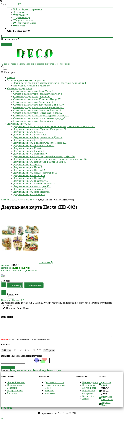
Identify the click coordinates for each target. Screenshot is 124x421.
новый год (40, 370)
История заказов (15, 385)
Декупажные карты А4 (19, 123)
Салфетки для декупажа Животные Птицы (36, 99)
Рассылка (12, 393)
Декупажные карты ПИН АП (29, 170)
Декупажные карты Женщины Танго (33, 145)
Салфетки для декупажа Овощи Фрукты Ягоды (38, 107)
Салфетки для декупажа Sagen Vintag (33, 91)
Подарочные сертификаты (89, 386)
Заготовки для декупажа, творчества (26, 80)
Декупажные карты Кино (27, 148)
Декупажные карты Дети (27, 140)
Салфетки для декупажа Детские (31, 96)
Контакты (20, 25)
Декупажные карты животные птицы (34, 183)
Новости (59, 64)
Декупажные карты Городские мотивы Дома (37, 137)
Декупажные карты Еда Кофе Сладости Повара (40, 142)
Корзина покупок (25, 20)
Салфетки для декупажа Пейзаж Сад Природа (37, 113)
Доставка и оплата (16, 64)
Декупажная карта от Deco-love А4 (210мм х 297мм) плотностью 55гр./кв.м (54, 126)
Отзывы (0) (18, 300)
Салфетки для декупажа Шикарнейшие (34, 121)
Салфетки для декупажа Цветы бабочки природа (40, 118)
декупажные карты (21, 370)
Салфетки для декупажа (19, 88)
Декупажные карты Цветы (29, 178)
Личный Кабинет (16, 382)
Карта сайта (88, 396)
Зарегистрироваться (32, 9)
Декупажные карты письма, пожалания (35, 172)
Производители (90, 382)
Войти (16, 9)
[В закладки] (3, 284)
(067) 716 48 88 (106, 384)
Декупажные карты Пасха (27, 167)
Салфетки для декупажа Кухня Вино (33, 102)
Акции (67, 64)
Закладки (12, 388)
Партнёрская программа (88, 392)
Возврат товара (15, 390)
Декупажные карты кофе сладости (32, 191)
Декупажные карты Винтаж (29, 134)
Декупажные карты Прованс (29, 175)
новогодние (55, 370)
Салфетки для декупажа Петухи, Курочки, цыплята (41, 115)
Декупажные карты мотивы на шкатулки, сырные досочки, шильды (49, 159)
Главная (20, 12)
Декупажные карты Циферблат (31, 181)
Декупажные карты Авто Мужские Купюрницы (39, 129)
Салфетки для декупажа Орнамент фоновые (37, 110)
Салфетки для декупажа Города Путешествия (37, 94)
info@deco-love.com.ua (107, 398)
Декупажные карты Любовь (29, 151)
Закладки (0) (22, 14)
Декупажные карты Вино (28, 132)
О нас (4, 64)
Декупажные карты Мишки (29, 194)
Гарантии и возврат (35, 64)
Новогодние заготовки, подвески (31, 85)
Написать (33, 270)
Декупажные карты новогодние (32, 186)
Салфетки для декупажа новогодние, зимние (38, 104)
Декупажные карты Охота (27, 164)
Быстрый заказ (35, 285)
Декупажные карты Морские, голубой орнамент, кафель (44, 156)
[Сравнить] (3, 292)
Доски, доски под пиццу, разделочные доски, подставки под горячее (49, 83)
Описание (6, 300)
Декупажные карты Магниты (30, 153)
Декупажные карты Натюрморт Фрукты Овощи (39, 162)
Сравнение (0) (23, 17)
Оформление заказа (26, 23)
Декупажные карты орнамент (30, 189)
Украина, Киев (106, 403)
